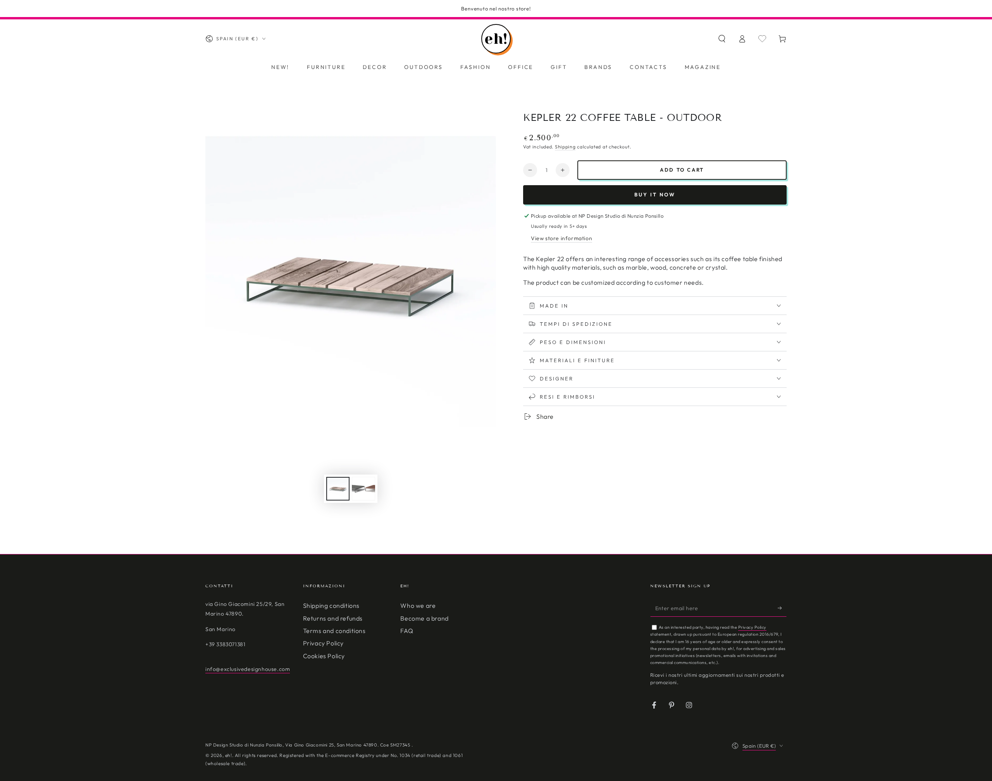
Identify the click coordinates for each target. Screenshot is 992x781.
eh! (228, 755)
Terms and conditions (334, 631)
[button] (722, 38)
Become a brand (424, 618)
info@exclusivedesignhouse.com (247, 669)
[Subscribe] (782, 607)
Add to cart (682, 170)
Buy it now (654, 194)
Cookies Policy (324, 656)
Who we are (418, 605)
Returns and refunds (333, 618)
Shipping (565, 147)
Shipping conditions (331, 605)
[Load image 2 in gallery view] (363, 489)
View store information (561, 238)
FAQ (406, 631)
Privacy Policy (323, 643)
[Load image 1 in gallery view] (338, 489)
